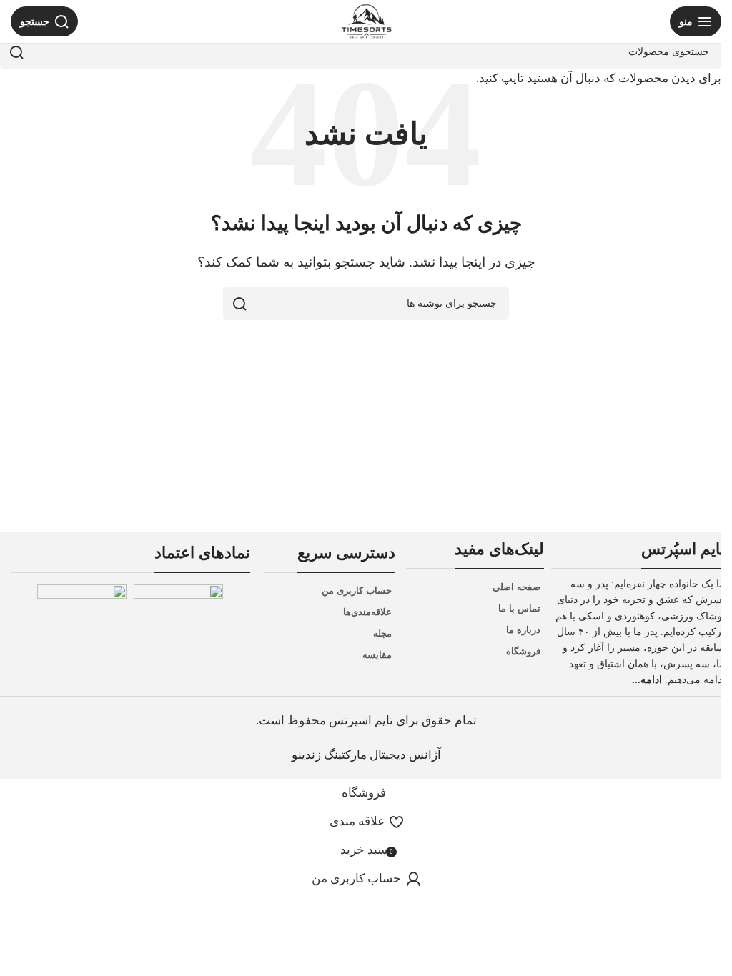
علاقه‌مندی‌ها (367, 612)
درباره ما (523, 629)
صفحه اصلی (516, 587)
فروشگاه (523, 651)
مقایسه (377, 654)
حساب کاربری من (357, 590)
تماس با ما (519, 608)
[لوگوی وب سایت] (366, 21)
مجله (382, 633)
